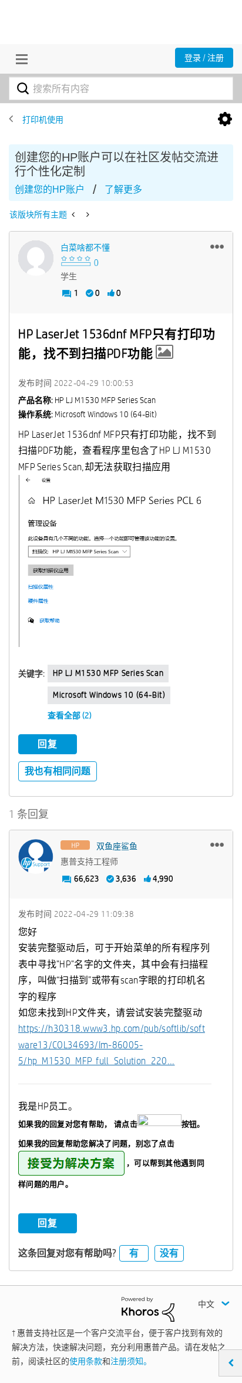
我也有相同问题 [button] (57, 771)
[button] (217, 246)
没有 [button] (169, 1253)
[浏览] (19, 59)
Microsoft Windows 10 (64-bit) (109, 694)
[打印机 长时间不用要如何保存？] (86, 214)
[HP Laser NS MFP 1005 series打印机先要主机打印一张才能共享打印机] (74, 214)
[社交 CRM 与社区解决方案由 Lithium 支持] (148, 1308)
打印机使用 (42, 119)
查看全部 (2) (70, 715)
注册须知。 (131, 1361)
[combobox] (121, 88)
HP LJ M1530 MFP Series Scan (108, 673)
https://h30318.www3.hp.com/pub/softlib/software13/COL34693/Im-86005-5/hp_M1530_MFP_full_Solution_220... (111, 1044)
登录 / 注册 (204, 57)
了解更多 (123, 189)
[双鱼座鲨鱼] (35, 856)
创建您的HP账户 (50, 189)
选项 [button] (225, 119)
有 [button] (134, 1253)
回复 (48, 744)
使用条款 (85, 1361)
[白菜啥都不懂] (35, 258)
